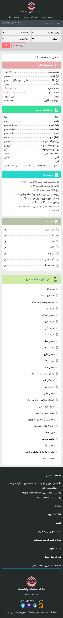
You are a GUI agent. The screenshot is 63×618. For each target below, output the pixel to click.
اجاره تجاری (49, 321)
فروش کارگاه (49, 445)
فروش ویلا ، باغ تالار (45, 413)
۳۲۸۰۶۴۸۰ (20, 92)
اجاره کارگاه (50, 335)
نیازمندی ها (14, 17)
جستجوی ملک (48, 295)
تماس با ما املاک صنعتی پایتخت (40, 452)
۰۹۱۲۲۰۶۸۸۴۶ (10, 88)
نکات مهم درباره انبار (49, 531)
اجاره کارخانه (49, 380)
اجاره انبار (50, 289)
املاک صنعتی (48, 348)
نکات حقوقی (54, 548)
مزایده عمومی (48, 439)
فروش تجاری (49, 361)
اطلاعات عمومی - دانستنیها (46, 565)
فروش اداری (49, 354)
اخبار (58, 522)
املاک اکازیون (54, 514)
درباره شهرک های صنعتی (47, 540)
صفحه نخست (48, 458)
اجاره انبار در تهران (46, 406)
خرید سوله (50, 432)
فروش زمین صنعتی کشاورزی (41, 419)
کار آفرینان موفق (52, 557)
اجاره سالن (50, 387)
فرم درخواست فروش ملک (43, 374)
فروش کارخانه (48, 315)
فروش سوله (49, 341)
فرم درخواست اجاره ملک (43, 302)
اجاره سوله (50, 308)
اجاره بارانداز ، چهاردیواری (43, 426)
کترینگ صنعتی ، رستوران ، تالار (41, 400)
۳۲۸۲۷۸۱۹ (8, 92)
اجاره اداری (50, 328)
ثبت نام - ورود (30, 17)
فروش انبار (50, 367)
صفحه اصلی (47, 17)
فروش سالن (49, 393)
